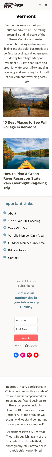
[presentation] (26, 102)
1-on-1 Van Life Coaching (24, 220)
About (12, 213)
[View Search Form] (46, 5)
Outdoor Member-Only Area (26, 243)
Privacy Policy (17, 250)
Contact (13, 257)
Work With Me (17, 228)
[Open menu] (39, 5)
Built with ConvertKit (37, 345)
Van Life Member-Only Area (26, 235)
